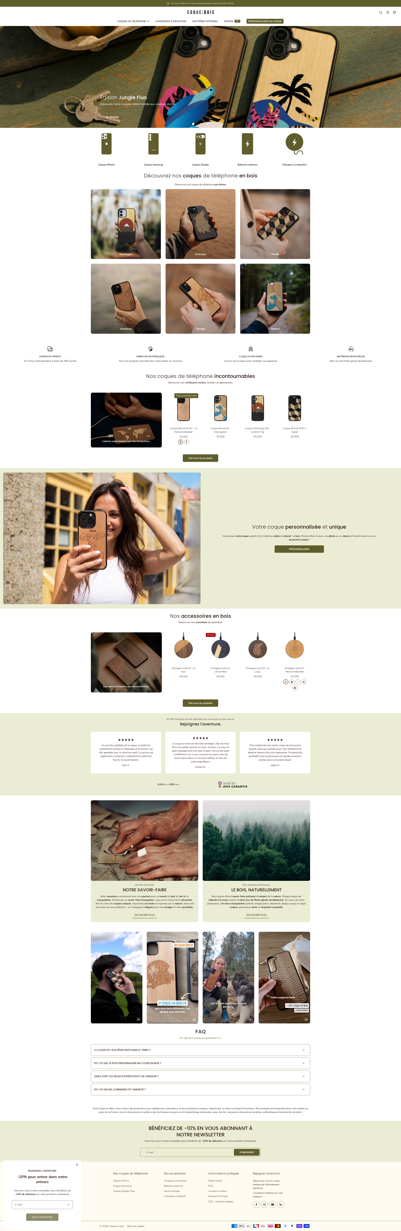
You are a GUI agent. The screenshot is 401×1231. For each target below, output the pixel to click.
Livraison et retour (217, 1191)
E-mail (149, 1152)
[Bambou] (298, 682)
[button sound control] (138, 1019)
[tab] (193, 124)
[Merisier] (180, 442)
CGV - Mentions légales (220, 1201)
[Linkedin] (280, 1204)
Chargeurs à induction (175, 1180)
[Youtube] (272, 1204)
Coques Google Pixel (124, 1191)
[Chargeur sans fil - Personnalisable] (294, 647)
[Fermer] (77, 1165)
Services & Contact (218, 1196)
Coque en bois (116, 1226)
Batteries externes (173, 1185)
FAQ (210, 1185)
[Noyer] (292, 682)
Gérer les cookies (135, 1226)
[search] (380, 12)
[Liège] (304, 682)
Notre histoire (215, 1180)
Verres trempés (172, 1191)
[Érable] (186, 442)
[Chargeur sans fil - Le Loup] (257, 647)
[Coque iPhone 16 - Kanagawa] (220, 408)
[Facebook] (256, 1204)
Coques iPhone (121, 1180)
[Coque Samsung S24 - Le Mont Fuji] (257, 408)
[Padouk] (295, 688)
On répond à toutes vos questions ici (199, 1038)
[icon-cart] (394, 12)
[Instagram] (264, 1204)
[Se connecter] (387, 12)
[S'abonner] (69, 1205)
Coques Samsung (122, 1185)
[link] (42, 1217)
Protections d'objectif (175, 1196)
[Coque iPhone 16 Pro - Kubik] (294, 408)
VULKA (269, 1180)
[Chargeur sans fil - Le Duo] (183, 647)
